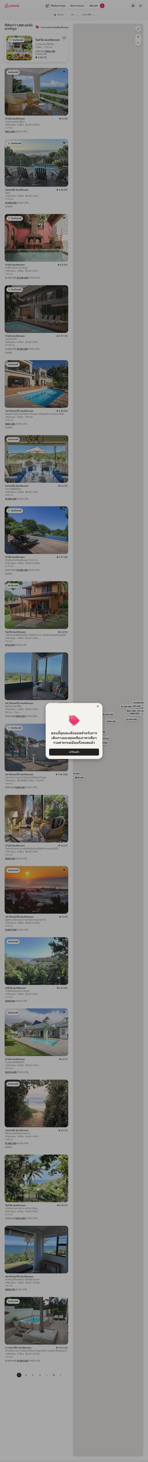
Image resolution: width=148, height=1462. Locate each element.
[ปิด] (98, 706)
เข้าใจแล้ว (74, 752)
